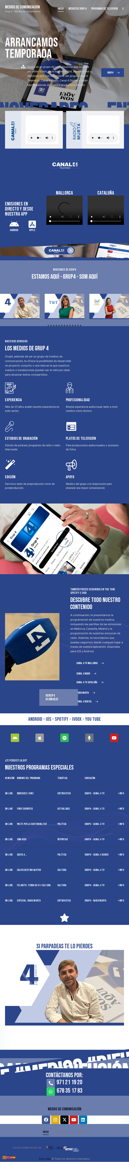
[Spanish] (13, 1157)
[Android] (15, 738)
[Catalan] (5, 1157)
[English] (9, 1157)
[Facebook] (46, 1120)
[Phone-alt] (51, 1083)
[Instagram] (55, 1120)
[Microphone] (89, 738)
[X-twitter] (64, 1120)
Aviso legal (45, 1158)
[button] (48, 325)
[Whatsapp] (51, 1091)
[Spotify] (64, 738)
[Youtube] (114, 738)
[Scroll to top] (122, 1155)
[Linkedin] (83, 1120)
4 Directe (12, 1032)
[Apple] (39, 738)
